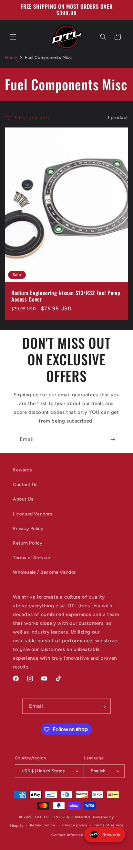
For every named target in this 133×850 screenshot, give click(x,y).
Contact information (69, 835)
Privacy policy (74, 825)
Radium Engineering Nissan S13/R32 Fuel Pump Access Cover (65, 296)
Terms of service (109, 825)
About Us (23, 499)
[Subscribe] (113, 439)
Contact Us (25, 484)
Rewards (22, 470)
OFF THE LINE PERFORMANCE (64, 817)
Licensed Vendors (33, 514)
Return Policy (28, 543)
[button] (13, 37)
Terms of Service (31, 557)
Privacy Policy (28, 528)
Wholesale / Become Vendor (44, 572)
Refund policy (42, 825)
